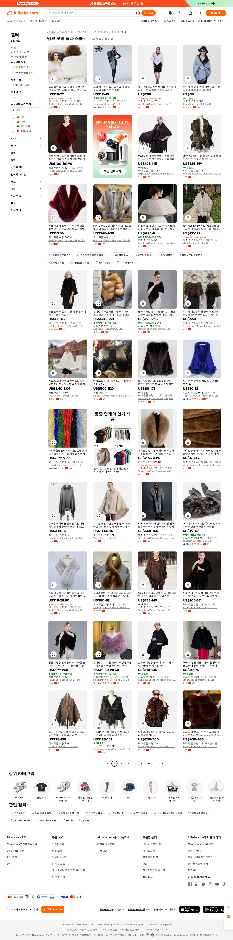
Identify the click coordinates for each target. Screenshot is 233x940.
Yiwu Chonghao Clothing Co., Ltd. (155, 398)
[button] (138, 13)
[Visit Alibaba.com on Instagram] (210, 884)
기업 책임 (12, 857)
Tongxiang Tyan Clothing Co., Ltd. (200, 104)
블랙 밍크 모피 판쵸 (62, 255)
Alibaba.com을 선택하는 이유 (22, 844)
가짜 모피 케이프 (128, 262)
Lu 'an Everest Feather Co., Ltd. (64, 465)
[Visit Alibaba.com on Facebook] (190, 884)
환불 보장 (57, 850)
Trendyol (152, 924)
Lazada (116, 924)
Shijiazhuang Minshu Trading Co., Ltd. (157, 173)
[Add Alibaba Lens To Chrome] (52, 909)
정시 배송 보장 (59, 857)
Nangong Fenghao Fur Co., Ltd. (154, 328)
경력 (9, 863)
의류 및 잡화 (66, 32)
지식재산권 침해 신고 (154, 870)
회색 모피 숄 (58, 262)
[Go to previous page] (108, 764)
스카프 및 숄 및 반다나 (104, 32)
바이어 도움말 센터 (153, 844)
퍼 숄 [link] (124, 32)
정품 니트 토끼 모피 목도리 (169, 813)
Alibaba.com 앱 (136, 909)
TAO (143, 924)
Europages (166, 924)
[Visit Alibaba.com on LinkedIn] (197, 884)
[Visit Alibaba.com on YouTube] (217, 884)
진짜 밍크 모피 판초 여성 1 (92, 255)
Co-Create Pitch (15, 850)
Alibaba (51, 32)
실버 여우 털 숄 (121, 255)
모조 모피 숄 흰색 (22, 820)
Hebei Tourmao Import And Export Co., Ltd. (112, 395)
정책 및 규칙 (58, 876)
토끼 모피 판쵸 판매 (70, 813)
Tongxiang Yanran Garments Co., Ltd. (202, 173)
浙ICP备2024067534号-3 (203, 935)
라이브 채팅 (149, 850)
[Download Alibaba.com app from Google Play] (214, 909)
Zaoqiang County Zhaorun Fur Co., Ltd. (157, 104)
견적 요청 (102, 850)
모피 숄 (69, 820)
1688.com (81, 924)
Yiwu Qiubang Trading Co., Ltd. (199, 243)
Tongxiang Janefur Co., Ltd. (107, 104)
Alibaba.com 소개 (16, 837)
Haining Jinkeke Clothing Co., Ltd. (66, 326)
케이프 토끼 (19, 813)
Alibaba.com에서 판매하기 (202, 844)
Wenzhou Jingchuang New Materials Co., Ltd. (202, 465)
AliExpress (67, 924)
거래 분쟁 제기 (150, 857)
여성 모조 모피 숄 (200, 813)
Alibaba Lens (25, 909)
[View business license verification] (147, 935)
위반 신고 (148, 876)
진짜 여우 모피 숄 (48, 820)
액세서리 (83, 32)
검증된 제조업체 (105, 844)
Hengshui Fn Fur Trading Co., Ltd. (65, 170)
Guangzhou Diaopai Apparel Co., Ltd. (202, 326)
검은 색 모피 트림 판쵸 (192, 255)
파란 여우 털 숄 (96, 813)
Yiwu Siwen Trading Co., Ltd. (107, 538)
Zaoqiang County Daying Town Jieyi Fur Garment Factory (157, 243)
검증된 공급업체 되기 (199, 863)
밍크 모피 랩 (118, 813)
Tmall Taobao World (100, 924)
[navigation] (26, 398)
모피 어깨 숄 (104, 262)
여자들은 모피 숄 (81, 262)
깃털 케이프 (166, 255)
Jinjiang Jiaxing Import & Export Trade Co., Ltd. (67, 240)
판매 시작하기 (195, 850)
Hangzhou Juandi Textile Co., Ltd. (65, 538)
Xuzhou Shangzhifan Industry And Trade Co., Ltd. (67, 104)
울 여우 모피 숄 (140, 813)
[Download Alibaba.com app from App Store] (189, 909)
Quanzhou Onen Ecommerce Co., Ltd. (157, 471)
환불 (145, 863)
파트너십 (192, 870)
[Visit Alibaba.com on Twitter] (203, 884)
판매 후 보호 (58, 863)
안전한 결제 (58, 844)
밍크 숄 (86, 820)
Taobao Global (130, 924)
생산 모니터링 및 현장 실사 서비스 (70, 870)
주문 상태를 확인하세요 (200, 857)
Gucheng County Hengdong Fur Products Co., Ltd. (112, 240)
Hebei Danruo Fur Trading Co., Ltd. (201, 395)
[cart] (181, 13)
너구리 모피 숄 (144, 255)
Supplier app (107, 909)
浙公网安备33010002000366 (172, 935)
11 (155, 763)
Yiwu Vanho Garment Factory (63, 395)
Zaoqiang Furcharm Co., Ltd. (108, 328)
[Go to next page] (162, 764)
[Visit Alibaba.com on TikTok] (224, 884)
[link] (228, 907)
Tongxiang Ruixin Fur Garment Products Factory (157, 538)
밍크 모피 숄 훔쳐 (43, 813)
